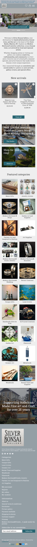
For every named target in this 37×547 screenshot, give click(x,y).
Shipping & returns (8, 514)
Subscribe (28, 531)
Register (5, 490)
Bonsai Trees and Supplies (27, 383)
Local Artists (27, 302)
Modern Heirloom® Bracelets (27, 259)
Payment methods (8, 512)
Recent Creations (27, 280)
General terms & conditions (11, 504)
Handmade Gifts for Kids (10, 322)
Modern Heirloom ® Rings (10, 216)
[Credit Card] (26, 544)
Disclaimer (6, 506)
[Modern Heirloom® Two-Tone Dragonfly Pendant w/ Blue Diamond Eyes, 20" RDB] (27, 90)
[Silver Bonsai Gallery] (4, 6)
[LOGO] (11, 544)
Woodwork (10, 383)
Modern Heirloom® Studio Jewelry (10, 259)
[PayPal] (17, 544)
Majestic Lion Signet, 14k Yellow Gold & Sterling (9, 101)
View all (18, 117)
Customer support (8, 517)
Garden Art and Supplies (27, 216)
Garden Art (10, 343)
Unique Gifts (9, 302)
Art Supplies (27, 237)
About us (5, 501)
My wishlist (6, 495)
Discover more (18, 27)
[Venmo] (23, 544)
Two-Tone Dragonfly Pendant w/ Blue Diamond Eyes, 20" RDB (27, 102)
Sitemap (5, 519)
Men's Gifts (10, 196)
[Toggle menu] (33, 6)
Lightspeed (5, 541)
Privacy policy (7, 509)
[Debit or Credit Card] (20, 544)
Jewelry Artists (27, 196)
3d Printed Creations (27, 322)
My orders (5, 492)
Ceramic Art (9, 363)
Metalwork (27, 363)
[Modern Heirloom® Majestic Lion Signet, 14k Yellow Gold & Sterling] (10, 90)
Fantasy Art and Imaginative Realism (9, 238)
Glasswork (27, 343)
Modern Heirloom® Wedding (10, 281)
